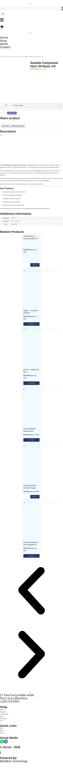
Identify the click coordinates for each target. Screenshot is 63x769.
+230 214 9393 (9, 701)
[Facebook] (6, 741)
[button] (31, 591)
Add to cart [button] (35, 264)
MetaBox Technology (13, 761)
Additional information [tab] (17, 126)
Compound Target (18, 56)
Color (6, 105)
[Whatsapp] (2, 741)
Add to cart (11, 113)
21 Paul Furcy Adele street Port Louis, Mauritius (17, 696)
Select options (31, 324)
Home (1, 56)
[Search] (62, 8)
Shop (5, 56)
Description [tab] (5, 126)
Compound (10, 56)
